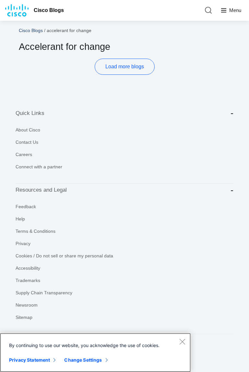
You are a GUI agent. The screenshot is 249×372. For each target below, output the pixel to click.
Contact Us (27, 142)
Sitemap (24, 317)
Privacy (23, 243)
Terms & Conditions (35, 231)
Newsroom (27, 305)
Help (20, 218)
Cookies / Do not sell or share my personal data (64, 255)
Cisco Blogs (49, 10)
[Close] (182, 341)
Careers (24, 154)
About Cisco (28, 129)
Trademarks (28, 280)
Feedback (26, 206)
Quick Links (30, 113)
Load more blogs (124, 66)
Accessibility (28, 268)
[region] (95, 352)
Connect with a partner (39, 166)
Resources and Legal (41, 190)
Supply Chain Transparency (44, 292)
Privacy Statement (29, 360)
